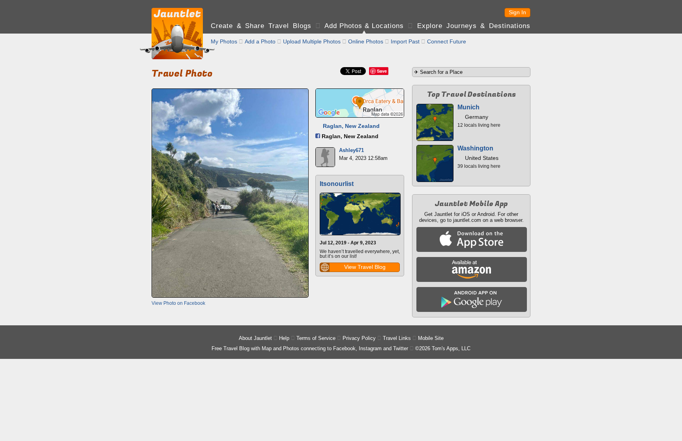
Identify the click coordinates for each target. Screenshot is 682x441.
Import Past (405, 41)
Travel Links (397, 338)
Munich (468, 107)
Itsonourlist (337, 183)
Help (284, 338)
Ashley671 (351, 150)
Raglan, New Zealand (351, 126)
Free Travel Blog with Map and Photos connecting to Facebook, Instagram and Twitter (310, 348)
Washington (475, 148)
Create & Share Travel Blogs (261, 26)
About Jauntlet (255, 338)
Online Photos (365, 41)
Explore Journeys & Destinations (473, 26)
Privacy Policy (359, 338)
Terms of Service (315, 338)
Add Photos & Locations (364, 26)
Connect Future (446, 41)
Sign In (517, 12)
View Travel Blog (365, 267)
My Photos (224, 41)
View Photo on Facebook (178, 303)
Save (382, 71)
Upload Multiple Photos (312, 41)
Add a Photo (260, 41)
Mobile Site (431, 338)
